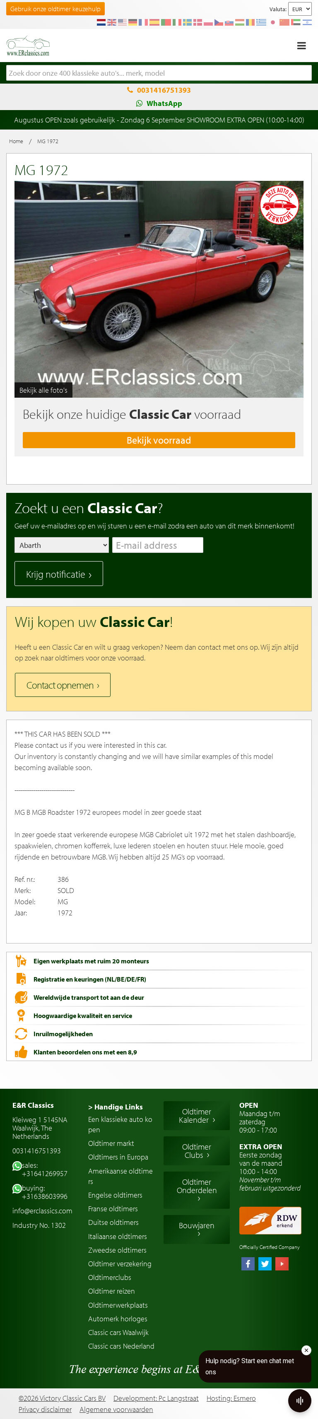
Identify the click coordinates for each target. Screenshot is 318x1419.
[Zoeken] (305, 73)
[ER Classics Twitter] (265, 1264)
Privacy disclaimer (45, 1409)
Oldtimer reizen (111, 1291)
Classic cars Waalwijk (118, 1332)
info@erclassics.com (42, 1210)
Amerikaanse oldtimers (120, 1176)
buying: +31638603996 (44, 1192)
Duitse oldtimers (113, 1222)
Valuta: (278, 9)
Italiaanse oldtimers (117, 1236)
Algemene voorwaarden (116, 1409)
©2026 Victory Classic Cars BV (62, 1398)
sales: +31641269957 (44, 1169)
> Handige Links (115, 1107)
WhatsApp (164, 103)
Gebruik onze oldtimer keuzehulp (55, 9)
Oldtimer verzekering (120, 1263)
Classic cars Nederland (121, 1346)
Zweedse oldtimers (117, 1250)
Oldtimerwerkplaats (118, 1305)
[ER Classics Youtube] (282, 1264)
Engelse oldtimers (115, 1195)
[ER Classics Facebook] (248, 1264)
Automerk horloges (117, 1318)
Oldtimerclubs (109, 1277)
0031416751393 (164, 90)
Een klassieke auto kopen (120, 1124)
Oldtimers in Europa (118, 1157)
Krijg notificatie (55, 574)
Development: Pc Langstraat (156, 1398)
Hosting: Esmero (231, 1398)
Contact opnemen (60, 685)
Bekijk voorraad (159, 440)
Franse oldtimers (113, 1208)
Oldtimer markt (111, 1143)
